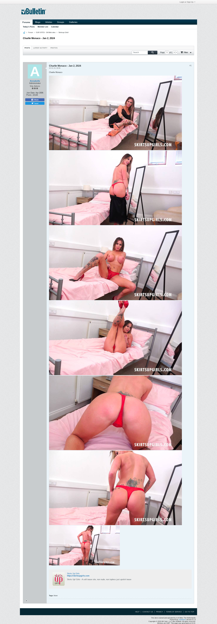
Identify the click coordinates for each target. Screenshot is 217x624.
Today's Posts (29, 27)
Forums (26, 22)
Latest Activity (40, 48)
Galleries (73, 22)
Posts (27, 48)
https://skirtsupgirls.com (78, 576)
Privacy (159, 612)
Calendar (55, 27)
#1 (191, 66)
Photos (53, 48)
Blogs (37, 22)
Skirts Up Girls (73, 573)
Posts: (29, 95)
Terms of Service (174, 612)
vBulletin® (182, 619)
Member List (43, 27)
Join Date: (30, 93)
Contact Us (147, 612)
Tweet (36, 103)
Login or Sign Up (186, 2)
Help (137, 612)
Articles (48, 22)
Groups (60, 22)
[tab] (27, 48)
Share (36, 100)
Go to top (189, 612)
